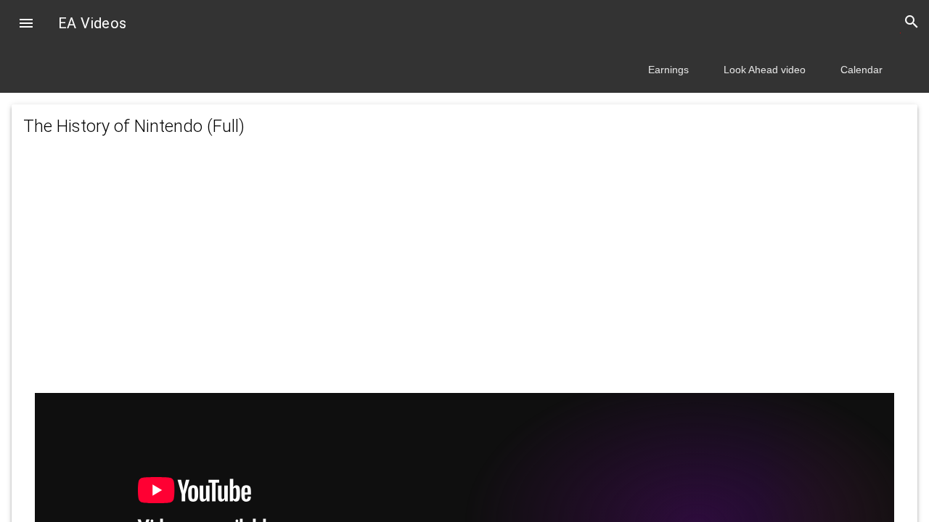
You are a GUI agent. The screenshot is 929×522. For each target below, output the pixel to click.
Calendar (861, 69)
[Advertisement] (464, 279)
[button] (26, 24)
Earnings (668, 69)
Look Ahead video (765, 69)
